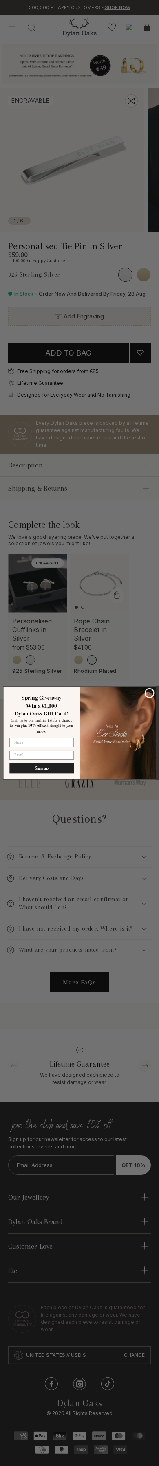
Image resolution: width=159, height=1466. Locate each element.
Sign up (41, 768)
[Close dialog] (149, 693)
